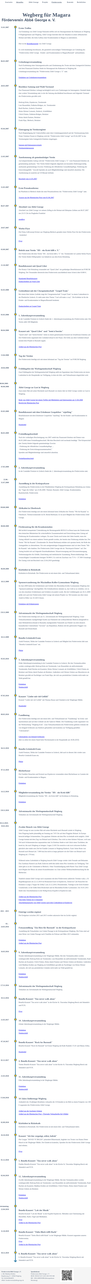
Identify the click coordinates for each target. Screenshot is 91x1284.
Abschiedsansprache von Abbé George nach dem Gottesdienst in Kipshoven (45, 903)
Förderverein (57, 2)
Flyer (20, 241)
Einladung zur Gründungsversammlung (32, 77)
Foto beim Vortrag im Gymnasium (31, 900)
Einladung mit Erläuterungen (29, 604)
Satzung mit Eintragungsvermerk (30, 145)
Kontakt (70, 2)
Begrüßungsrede (32, 44)
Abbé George (34, 2)
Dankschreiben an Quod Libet (29, 281)
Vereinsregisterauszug (26, 148)
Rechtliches (81, 2)
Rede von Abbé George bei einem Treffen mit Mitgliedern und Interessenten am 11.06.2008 (51, 400)
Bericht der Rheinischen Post (29, 403)
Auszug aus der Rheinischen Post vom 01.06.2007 (36, 198)
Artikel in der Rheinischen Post (30, 1223)
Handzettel (22, 425)
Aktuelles (19, 2)
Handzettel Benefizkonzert (28, 278)
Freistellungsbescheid (26, 458)
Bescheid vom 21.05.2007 (28, 179)
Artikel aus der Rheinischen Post (30, 347)
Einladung (22, 499)
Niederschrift (23, 687)
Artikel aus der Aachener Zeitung (30, 1111)
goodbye (22, 219)
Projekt (45, 2)
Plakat (21, 650)
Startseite (9, 2)
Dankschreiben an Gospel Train (30, 306)
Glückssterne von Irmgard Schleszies (32, 737)
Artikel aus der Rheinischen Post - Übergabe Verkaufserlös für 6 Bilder (43, 1114)
